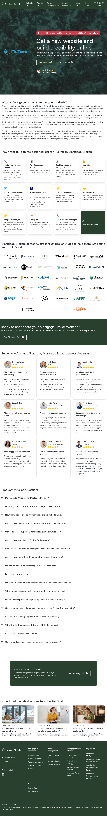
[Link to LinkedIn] (3, 774)
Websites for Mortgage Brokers (92, 754)
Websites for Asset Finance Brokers (93, 760)
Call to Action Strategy (72, 762)
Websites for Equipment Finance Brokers (93, 767)
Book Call (87, 4)
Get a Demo (44, 62)
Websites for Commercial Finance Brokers (93, 775)
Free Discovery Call (12, 337)
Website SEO (33, 769)
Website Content (34, 765)
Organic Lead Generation (72, 756)
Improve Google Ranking (73, 768)
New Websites (33, 755)
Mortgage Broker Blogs (73, 774)
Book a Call (65, 62)
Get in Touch (9, 766)
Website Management (36, 762)
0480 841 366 (100, 4)
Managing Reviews (54, 761)
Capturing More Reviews (53, 756)
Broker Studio (33, 788)
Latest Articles (33, 791)
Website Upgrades (35, 759)
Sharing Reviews (54, 764)
